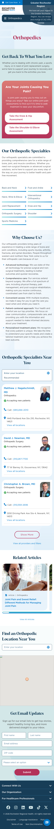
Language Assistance (28, 820)
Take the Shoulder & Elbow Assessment (24, 129)
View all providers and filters (27, 543)
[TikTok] (39, 807)
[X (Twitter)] (46, 807)
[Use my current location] (48, 373)
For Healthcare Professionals (18, 798)
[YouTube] (31, 807)
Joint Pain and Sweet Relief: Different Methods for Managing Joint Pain (23, 602)
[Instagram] (16, 807)
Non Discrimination (34, 824)
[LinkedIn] (23, 807)
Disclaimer (11, 820)
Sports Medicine (10, 221)
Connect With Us (11, 785)
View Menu (5, 18)
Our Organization (11, 792)
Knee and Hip (34, 206)
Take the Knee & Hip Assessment (20, 117)
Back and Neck (9, 188)
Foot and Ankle (35, 188)
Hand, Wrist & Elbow (12, 197)
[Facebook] (8, 807)
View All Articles (27, 619)
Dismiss (41, 23)
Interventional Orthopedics (34, 197)
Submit (27, 772)
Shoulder (32, 213)
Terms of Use (17, 824)
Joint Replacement (11, 206)
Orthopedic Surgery (11, 213)
